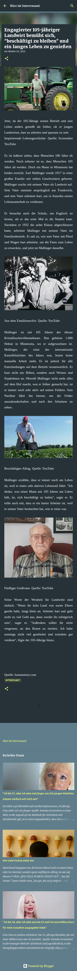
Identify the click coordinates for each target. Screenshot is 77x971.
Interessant (13, 680)
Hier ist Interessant (25, 6)
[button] (6, 58)
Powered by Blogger (40, 966)
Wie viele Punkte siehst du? (18, 860)
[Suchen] (72, 5)
